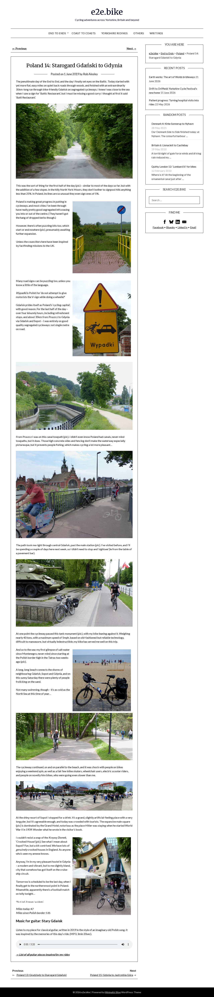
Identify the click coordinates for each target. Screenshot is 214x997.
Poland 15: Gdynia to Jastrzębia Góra (111, 974)
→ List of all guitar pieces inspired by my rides (43, 954)
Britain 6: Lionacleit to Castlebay (169, 145)
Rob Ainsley (90, 74)
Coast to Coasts (84, 33)
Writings (156, 33)
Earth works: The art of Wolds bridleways (172, 76)
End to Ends (57, 33)
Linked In (182, 227)
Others (138, 33)
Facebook (158, 227)
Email (193, 227)
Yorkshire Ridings (114, 33)
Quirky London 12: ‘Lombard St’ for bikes (173, 166)
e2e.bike (107, 12)
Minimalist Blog (113, 992)
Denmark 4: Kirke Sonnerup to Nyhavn (172, 123)
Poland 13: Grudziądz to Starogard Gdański (42, 974)
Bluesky (170, 227)
